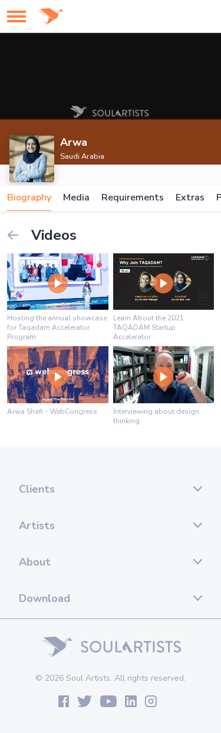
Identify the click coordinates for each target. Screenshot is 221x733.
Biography (29, 198)
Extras (190, 198)
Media (76, 198)
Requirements (132, 198)
